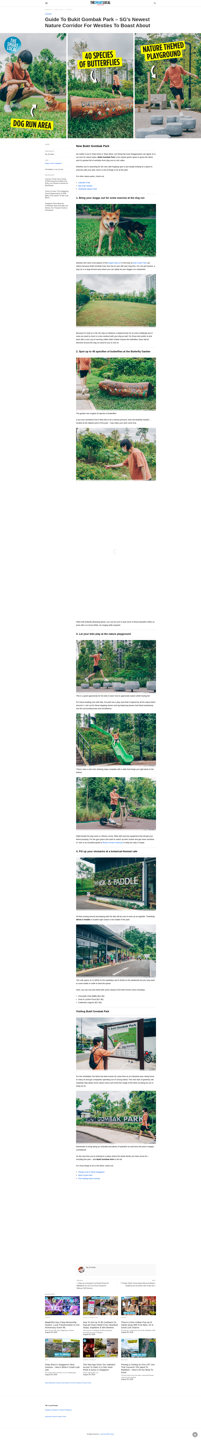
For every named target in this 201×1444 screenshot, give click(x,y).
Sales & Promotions (90, 1317)
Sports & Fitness (89, 1359)
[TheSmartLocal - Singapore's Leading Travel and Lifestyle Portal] (100, 3)
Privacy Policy (86, 1383)
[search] (155, 3)
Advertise (52, 1383)
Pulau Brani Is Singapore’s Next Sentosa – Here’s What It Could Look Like (62, 1367)
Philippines (68, 1410)
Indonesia (48, 1416)
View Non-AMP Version (107, 1434)
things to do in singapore (53, 163)
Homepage (48, 9)
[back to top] (195, 1434)
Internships (65, 1383)
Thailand (61, 1410)
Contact (58, 1383)
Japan (60, 1416)
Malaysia (124, 1359)
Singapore (48, 1410)
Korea (64, 1416)
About (47, 1383)
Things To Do (58, 9)
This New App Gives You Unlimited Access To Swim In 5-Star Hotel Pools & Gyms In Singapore (99, 1367)
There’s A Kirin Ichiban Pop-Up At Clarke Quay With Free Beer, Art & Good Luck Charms (137, 1325)
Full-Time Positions (75, 1383)
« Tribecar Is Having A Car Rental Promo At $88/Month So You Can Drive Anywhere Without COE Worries (93, 1285)
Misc (46, 1359)
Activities (69, 9)
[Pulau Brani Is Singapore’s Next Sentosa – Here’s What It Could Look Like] (62, 1347)
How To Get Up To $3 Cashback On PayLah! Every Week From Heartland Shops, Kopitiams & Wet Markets (100, 1325)
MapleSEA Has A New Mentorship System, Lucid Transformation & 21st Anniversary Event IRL (62, 1325)
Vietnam (54, 1416)
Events (47, 1317)
